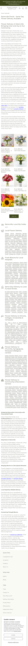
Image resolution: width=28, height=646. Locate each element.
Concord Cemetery (17, 312)
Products (5, 563)
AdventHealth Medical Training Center (16, 272)
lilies (5, 105)
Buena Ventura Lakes (10, 236)
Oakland (24, 252)
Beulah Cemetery (10, 302)
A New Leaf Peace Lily (20, 190)
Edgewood (19, 243)
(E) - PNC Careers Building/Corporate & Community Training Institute (16, 326)
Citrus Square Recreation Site (13, 386)
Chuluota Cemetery (10, 310)
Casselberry (8, 238)
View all (14, 216)
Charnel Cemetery (22, 307)
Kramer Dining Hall (21, 405)
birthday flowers (18, 478)
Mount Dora (8, 252)
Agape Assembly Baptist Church (14, 355)
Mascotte (18, 250)
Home (2, 13)
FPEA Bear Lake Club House (18, 401)
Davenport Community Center (13, 391)
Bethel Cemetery (22, 301)
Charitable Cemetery (10, 307)
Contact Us (6, 592)
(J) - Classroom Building (15, 335)
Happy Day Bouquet (20, 170)
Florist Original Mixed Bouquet (7, 211)
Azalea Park (18, 235)
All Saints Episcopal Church (17, 360)
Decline (13, 638)
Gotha (6, 246)
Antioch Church (9, 369)
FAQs (4, 589)
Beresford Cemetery (10, 301)
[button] (19, 8)
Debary (20, 241)
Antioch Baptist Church (20, 368)
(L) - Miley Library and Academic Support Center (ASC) (16, 340)
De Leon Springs (13, 241)
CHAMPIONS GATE (22, 236)
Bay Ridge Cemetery (21, 299)
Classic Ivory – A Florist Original (18, 211)
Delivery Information (8, 599)
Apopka (7, 235)
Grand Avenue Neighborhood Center (16, 402)
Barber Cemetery (9, 299)
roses (2, 105)
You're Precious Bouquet (5, 191)
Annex (25, 365)
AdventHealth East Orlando (19, 267)
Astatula (12, 235)
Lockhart (24, 249)
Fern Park (8, 244)
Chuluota (24, 238)
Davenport (19, 239)
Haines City (18, 246)
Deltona (7, 243)
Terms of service (7, 612)
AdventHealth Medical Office (18, 270)
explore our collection (16, 534)
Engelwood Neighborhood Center (14, 399)
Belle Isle (24, 235)
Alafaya (7, 233)
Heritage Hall (9, 404)
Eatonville (13, 243)
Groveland (11, 246)
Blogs (4, 579)
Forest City (15, 244)
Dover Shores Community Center (16, 397)
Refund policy (6, 606)
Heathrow (24, 246)
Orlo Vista (24, 254)
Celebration (16, 238)
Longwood (8, 250)
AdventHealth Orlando (11, 273)
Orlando (18, 254)
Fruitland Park (23, 244)
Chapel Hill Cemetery (19, 305)
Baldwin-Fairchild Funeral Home (18, 298)
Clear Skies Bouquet (20, 150)
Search (5, 576)
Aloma (12, 233)
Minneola (24, 250)
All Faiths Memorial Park (11, 291)
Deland (25, 241)
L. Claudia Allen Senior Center (12, 407)
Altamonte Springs (21, 233)
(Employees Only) (22, 330)
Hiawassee (7, 247)
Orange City (12, 254)
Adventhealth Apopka (17, 278)
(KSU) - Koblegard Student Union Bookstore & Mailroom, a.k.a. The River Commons (16, 337)
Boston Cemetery (22, 302)
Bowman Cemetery (11, 304)
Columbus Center (22, 390)
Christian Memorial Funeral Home (16, 309)
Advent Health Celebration (12, 262)
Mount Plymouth (17, 252)
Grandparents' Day (8, 556)
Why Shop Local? (7, 596)
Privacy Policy (17, 631)
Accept (13, 635)
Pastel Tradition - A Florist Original (6, 151)
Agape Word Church (10, 358)
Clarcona (7, 239)
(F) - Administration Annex (12, 332)
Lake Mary (8, 249)
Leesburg (17, 249)
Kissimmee (14, 247)
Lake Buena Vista (22, 247)
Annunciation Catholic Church (13, 366)
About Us (5, 567)
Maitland (13, 250)
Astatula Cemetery (16, 294)
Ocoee (6, 254)
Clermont (12, 239)
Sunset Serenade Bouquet (6, 171)
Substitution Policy (8, 609)
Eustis (25, 243)
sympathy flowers (18, 109)
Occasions (5, 560)
